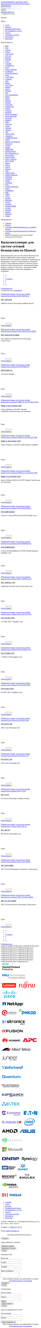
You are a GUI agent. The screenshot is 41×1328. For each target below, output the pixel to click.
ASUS (7, 196)
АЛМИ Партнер (11, 138)
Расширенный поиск (13, 29)
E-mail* (3, 1262)
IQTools (8, 91)
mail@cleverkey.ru (7, 12)
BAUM (8, 60)
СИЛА (7, 167)
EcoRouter (9, 71)
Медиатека (9, 37)
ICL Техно (9, 85)
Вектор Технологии (12, 142)
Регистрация (25, 4)
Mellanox (8, 214)
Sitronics (8, 120)
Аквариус (9, 136)
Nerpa (7, 99)
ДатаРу (8, 146)
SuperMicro (9, 190)
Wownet (8, 128)
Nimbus (8, 103)
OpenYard (8, 105)
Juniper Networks (11, 175)
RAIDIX (8, 112)
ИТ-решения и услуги (13, 31)
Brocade (8, 210)
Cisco (7, 62)
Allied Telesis (10, 173)
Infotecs (8, 87)
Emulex (8, 212)
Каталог (8, 27)
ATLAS (8, 56)
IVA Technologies (11, 95)
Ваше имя (4, 1258)
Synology (8, 204)
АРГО (7, 140)
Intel (6, 192)
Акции (7, 33)
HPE (7, 46)
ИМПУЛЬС (9, 149)
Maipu (7, 97)
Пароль (3, 1297)
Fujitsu (7, 52)
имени (19, 290)
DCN (7, 67)
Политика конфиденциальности (19, 1234)
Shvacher (8, 118)
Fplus (7, 75)
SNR (7, 122)
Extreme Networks (11, 187)
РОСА (7, 165)
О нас (7, 25)
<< (6, 275)
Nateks (7, 181)
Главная (8, 1202)
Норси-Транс (10, 157)
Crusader (8, 64)
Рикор (7, 163)
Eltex (7, 185)
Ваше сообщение (7, 1271)
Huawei (8, 169)
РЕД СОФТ (9, 161)
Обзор (3, 325)
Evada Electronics (11, 73)
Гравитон (8, 144)
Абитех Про (9, 134)
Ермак (7, 148)
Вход (18, 4)
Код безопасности (12, 153)
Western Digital (10, 206)
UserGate (8, 124)
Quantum (8, 179)
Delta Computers (11, 69)
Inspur (7, 89)
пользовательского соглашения (20, 1281)
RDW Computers (11, 114)
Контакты (9, 39)
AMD (7, 194)
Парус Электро (11, 159)
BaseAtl (8, 58)
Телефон (4, 1267)
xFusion (8, 130)
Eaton (7, 189)
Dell (6, 48)
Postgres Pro (9, 107)
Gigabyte (8, 79)
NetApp (8, 101)
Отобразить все (6, 288)
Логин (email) (6, 1293)
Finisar (7, 216)
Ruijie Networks (11, 116)
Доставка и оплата (12, 35)
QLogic (8, 208)
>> (6, 285)
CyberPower (9, 65)
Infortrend (8, 177)
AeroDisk (8, 183)
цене (15, 290)
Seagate (8, 198)
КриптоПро (9, 155)
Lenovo (8, 50)
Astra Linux (9, 54)
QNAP (7, 202)
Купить (8, 325)
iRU (6, 93)
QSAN (7, 108)
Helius (7, 83)
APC (7, 171)
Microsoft (8, 200)
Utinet (7, 126)
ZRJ (6, 132)
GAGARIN (9, 77)
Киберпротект (10, 151)
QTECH (8, 110)
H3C (7, 81)
